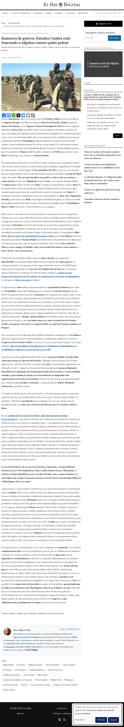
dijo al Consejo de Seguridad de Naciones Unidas (31, 236)
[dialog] (97, 715)
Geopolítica (20, 665)
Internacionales (14, 23)
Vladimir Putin (55, 680)
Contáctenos (62, 708)
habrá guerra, (65, 262)
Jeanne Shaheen (20, 670)
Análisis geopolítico (35, 665)
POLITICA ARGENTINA (21, 13)
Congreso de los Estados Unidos (65, 685)
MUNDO (48, 13)
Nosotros (20, 714)
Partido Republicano (37, 670)
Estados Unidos (9, 690)
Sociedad (38, 13)
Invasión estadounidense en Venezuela (17, 680)
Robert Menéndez (53, 665)
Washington (68, 680)
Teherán (24, 685)
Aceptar (113, 720)
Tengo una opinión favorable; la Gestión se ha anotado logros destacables (104, 116)
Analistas (83, 13)
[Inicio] (62, 5)
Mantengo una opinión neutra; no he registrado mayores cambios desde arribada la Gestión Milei (103, 126)
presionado (9, 419)
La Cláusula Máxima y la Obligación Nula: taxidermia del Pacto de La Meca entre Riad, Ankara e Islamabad (103, 180)
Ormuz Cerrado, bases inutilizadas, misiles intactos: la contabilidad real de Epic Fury (102, 168)
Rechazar (101, 720)
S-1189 (46, 364)
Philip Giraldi (8, 665)
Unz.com (10, 647)
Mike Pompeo (43, 675)
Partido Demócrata (55, 670)
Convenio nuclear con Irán (40, 685)
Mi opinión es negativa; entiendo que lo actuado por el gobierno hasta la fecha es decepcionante (104, 108)
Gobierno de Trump (10, 685)
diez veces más (23, 280)
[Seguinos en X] (59, 719)
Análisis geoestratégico (11, 675)
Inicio (6, 13)
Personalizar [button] (79, 720)
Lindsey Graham (69, 665)
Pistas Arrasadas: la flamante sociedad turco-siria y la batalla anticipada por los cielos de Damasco (102, 155)
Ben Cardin (7, 670)
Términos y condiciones (62, 714)
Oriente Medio (29, 675)
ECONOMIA (70, 13)
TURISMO (59, 13)
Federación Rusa (41, 680)
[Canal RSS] (64, 719)
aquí (25, 614)
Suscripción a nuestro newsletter (100, 33)
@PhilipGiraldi (73, 629)
